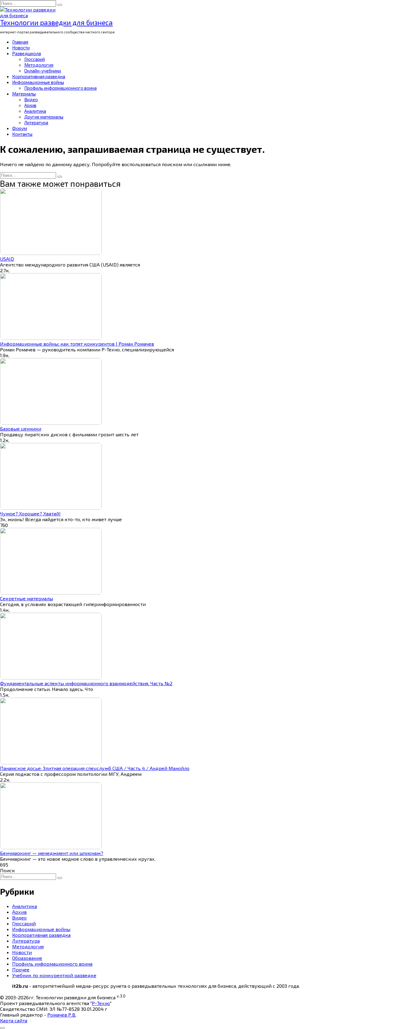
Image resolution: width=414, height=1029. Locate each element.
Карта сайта (13, 1020)
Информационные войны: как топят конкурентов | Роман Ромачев (77, 344)
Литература (36, 122)
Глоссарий (34, 59)
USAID (7, 259)
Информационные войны (38, 82)
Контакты (22, 134)
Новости (21, 47)
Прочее (20, 969)
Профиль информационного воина (60, 88)
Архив (30, 105)
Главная (20, 42)
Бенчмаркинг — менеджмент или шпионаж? (51, 853)
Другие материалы (43, 116)
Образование (27, 958)
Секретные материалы (26, 598)
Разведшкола (26, 53)
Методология (38, 65)
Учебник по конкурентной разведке (54, 975)
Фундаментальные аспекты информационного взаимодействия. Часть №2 (86, 683)
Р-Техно (101, 1003)
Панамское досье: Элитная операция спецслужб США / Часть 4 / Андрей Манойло (94, 768)
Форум (19, 128)
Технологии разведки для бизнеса (56, 22)
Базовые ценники (20, 428)
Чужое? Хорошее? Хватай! (30, 513)
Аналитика (35, 111)
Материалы (24, 93)
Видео (31, 99)
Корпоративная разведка (38, 76)
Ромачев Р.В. (61, 1014)
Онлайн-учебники (42, 70)
